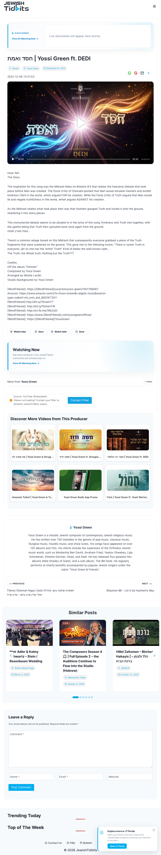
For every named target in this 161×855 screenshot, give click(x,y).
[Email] (141, 73)
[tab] (75, 697)
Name (15, 776)
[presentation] (29, 633)
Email (63, 776)
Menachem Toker (77, 677)
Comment (17, 734)
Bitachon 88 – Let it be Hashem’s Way (130, 587)
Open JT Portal (117, 846)
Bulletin (87, 842)
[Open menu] (154, 6)
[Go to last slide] (11, 655)
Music (15, 68)
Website (113, 776)
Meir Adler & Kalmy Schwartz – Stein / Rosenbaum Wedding (26, 656)
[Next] (154, 655)
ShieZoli (125, 668)
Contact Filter (80, 400)
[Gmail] (135, 73)
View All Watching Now (25, 38)
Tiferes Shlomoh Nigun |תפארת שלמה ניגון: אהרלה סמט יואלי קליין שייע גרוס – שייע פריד (40, 589)
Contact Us (55, 842)
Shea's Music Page (24, 668)
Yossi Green (33, 68)
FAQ (72, 842)
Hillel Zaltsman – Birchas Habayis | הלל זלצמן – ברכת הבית (134, 656)
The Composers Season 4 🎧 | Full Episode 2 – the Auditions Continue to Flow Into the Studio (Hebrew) (82, 661)
